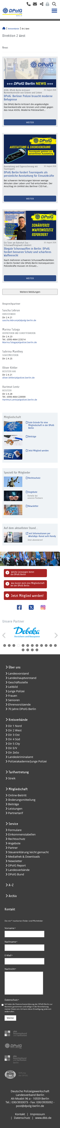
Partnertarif (15, 813)
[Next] (56, 635)
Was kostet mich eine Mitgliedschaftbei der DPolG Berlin (27, 584)
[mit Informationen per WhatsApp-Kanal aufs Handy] (13, 537)
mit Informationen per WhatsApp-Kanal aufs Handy (42, 535)
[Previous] (4, 635)
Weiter (10, 1018)
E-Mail (9, 955)
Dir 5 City (14, 743)
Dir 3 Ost (14, 734)
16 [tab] (37, 650)
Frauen (12, 695)
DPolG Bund (16, 874)
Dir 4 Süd (14, 739)
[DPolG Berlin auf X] (30, 607)
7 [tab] (32, 645)
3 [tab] (13, 645)
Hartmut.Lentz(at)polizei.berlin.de (19, 399)
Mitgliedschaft (18, 789)
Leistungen (15, 808)
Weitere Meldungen (30, 291)
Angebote (32, 492)
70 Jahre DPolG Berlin (22, 709)
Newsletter (33, 506)
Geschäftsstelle (18, 682)
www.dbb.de (43, 1118)
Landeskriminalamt (20, 757)
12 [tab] (55, 645)
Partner (13, 847)
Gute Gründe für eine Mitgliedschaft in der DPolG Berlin (41, 425)
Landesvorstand (18, 673)
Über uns (14, 667)
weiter (30, 122)
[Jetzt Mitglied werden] (13, 454)
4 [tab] (18, 645)
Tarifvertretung (19, 772)
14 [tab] (27, 650)
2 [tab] (9, 645)
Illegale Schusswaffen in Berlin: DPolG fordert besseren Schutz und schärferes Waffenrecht (27, 252)
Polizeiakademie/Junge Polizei (27, 761)
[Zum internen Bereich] (46, 5)
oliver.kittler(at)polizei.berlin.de (18, 377)
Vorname (10, 928)
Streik (11, 778)
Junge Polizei (16, 691)
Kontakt (20, 1114)
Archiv (13, 896)
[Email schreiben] (34, 5)
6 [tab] (27, 645)
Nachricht (10, 968)
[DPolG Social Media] (40, 5)
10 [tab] (46, 645)
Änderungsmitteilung (21, 799)
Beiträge (32, 436)
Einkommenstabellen (22, 834)
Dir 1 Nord (15, 726)
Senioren (14, 700)
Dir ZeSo (13, 752)
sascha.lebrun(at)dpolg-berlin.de (19, 320)
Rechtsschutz (34, 478)
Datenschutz (12, 999)
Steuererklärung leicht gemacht (28, 852)
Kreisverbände (13, 29)
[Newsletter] (13, 510)
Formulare (15, 830)
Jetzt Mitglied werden (38, 450)
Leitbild (13, 686)
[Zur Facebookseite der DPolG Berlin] (18, 607)
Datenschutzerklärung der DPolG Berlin (32, 1004)
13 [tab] (23, 650)
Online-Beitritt (17, 795)
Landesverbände (19, 870)
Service (13, 824)
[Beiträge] (13, 440)
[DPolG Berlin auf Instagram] (41, 607)
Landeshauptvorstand (22, 678)
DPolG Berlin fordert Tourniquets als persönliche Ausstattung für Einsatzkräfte (29, 174)
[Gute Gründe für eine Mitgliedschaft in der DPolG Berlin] (13, 426)
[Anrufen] (27, 5)
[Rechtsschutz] (13, 482)
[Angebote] (13, 496)
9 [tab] (41, 645)
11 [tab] (50, 645)
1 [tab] (4, 645)
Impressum (37, 1114)
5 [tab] (23, 645)
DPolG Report (17, 865)
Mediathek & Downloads (24, 856)
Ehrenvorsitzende (19, 704)
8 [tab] (37, 645)
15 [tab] (32, 650)
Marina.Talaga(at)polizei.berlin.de (19, 342)
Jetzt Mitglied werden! (27, 596)
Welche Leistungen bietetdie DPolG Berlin (22, 573)
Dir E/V (12, 748)
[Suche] (53, 5)
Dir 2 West (15, 730)
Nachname (11, 941)
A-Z (11, 885)
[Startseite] (3, 29)
